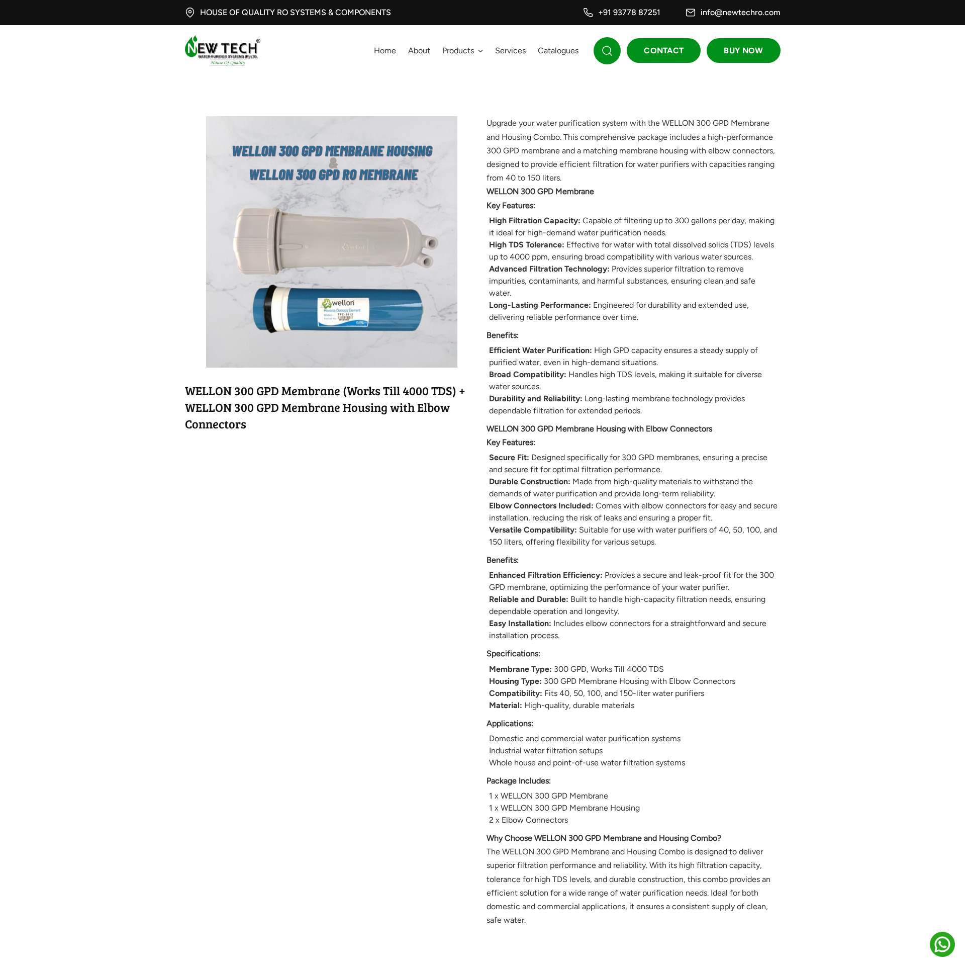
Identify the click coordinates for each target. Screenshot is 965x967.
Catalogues (558, 50)
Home (385, 50)
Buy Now (743, 50)
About (419, 50)
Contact (664, 50)
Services (510, 50)
